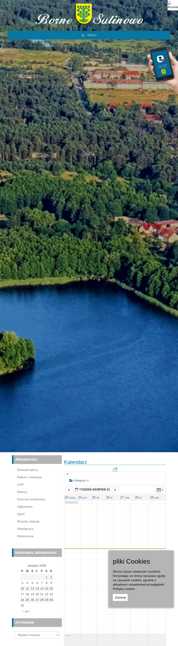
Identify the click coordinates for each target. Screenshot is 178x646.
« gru (26, 611)
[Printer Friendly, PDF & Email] (115, 469)
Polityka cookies (124, 589)
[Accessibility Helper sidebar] (173, 5)
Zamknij (120, 597)
